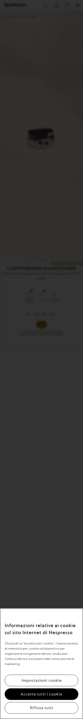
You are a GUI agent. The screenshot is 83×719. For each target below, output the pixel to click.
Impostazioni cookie (41, 680)
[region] (41, 663)
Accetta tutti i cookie (41, 694)
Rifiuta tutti (41, 707)
